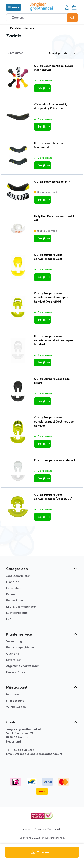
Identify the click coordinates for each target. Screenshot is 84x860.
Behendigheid (15, 600)
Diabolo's (12, 582)
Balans (10, 594)
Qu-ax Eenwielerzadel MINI (52, 181)
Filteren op (45, 852)
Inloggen (12, 695)
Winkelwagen (16, 707)
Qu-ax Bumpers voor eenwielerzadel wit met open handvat (53, 340)
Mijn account (15, 701)
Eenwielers (13, 588)
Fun (8, 619)
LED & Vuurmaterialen (21, 607)
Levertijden (14, 660)
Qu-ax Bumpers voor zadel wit (54, 460)
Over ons (12, 654)
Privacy (26, 829)
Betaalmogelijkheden (21, 647)
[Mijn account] (67, 7)
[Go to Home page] (41, 6)
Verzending (14, 641)
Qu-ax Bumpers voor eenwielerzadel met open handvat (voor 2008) (51, 297)
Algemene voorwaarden (23, 666)
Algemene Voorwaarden (48, 829)
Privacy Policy (15, 672)
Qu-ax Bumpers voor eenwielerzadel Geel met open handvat (54, 421)
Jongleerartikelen (18, 576)
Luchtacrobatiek (17, 613)
